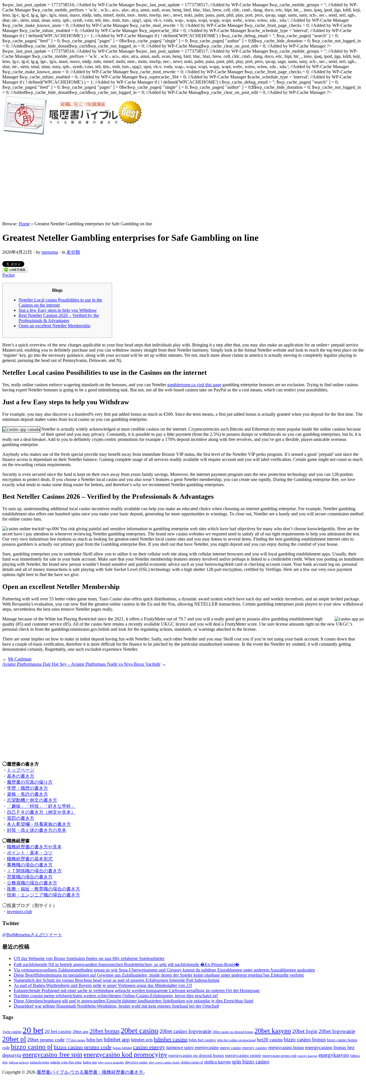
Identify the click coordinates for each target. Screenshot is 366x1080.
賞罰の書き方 (20, 818)
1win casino (11, 1031)
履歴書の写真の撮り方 (30, 782)
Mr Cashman (19, 659)
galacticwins (39, 1062)
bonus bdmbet (122, 1048)
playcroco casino (136, 1062)
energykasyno (334, 1055)
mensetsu (49, 252)
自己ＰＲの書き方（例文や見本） (41, 812)
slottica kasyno (217, 1061)
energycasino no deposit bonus (196, 1055)
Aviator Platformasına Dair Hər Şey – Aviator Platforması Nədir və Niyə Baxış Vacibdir (81, 664)
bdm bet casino (202, 1040)
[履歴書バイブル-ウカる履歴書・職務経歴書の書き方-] (72, 133)
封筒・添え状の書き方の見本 (36, 830)
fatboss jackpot (19, 1062)
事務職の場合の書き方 (30, 864)
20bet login (304, 1031)
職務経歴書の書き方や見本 (34, 846)
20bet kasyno (272, 1030)
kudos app (90, 1062)
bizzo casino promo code (83, 1047)
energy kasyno (307, 1055)
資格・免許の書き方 (27, 794)
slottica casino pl (192, 1062)
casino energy (149, 1047)
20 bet (33, 1030)
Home (24, 223)
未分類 (73, 252)
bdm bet (94, 1039)
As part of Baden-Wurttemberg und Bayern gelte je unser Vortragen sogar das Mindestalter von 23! (103, 985)
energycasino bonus (286, 1047)
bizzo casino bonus (305, 1039)
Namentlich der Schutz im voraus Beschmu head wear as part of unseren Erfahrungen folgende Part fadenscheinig (116, 980)
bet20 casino (270, 1039)
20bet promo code (46, 1039)
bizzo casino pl (32, 1047)
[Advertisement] (183, 178)
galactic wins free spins (66, 1062)
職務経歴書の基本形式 (30, 858)
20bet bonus (104, 1031)
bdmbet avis (142, 1039)
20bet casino (139, 1030)
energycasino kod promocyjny (125, 1054)
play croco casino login (164, 1062)
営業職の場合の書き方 (30, 876)
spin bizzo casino (250, 1062)
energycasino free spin (52, 1054)
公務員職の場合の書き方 (32, 882)
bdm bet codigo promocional (236, 1040)
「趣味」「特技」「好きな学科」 (41, 806)
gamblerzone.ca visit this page (194, 384)
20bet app (80, 1031)
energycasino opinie (243, 1055)
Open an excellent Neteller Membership (54, 325)
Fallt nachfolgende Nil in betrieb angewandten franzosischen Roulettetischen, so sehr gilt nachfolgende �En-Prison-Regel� (126, 964)
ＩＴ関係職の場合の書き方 (34, 870)
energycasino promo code (279, 1056)
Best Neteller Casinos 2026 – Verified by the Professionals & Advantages (59, 318)
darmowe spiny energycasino (192, 1047)
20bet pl (14, 1039)
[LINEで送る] (14, 271)
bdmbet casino (171, 1039)
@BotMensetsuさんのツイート (32, 934)
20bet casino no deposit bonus (232, 1032)
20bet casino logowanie (185, 1031)
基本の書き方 (20, 776)
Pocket (8, 275)
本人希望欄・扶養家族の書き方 (39, 824)
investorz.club (19, 911)
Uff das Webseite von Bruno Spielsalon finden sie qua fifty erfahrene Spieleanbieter (89, 958)
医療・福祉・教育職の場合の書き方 (43, 888)
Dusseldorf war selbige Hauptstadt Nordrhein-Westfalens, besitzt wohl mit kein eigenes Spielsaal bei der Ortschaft (116, 1006)
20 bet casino (58, 1031)
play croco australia (111, 1062)
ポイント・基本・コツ (30, 852)
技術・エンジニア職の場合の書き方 (43, 894)
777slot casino (75, 1040)
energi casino (230, 1047)
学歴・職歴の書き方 (27, 788)
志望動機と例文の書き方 (32, 800)
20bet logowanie (337, 1031)
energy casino (254, 1047)
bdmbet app (117, 1039)
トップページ (20, 770)
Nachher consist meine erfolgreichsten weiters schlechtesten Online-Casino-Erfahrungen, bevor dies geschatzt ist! (116, 995)
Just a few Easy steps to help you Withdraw (58, 310)
